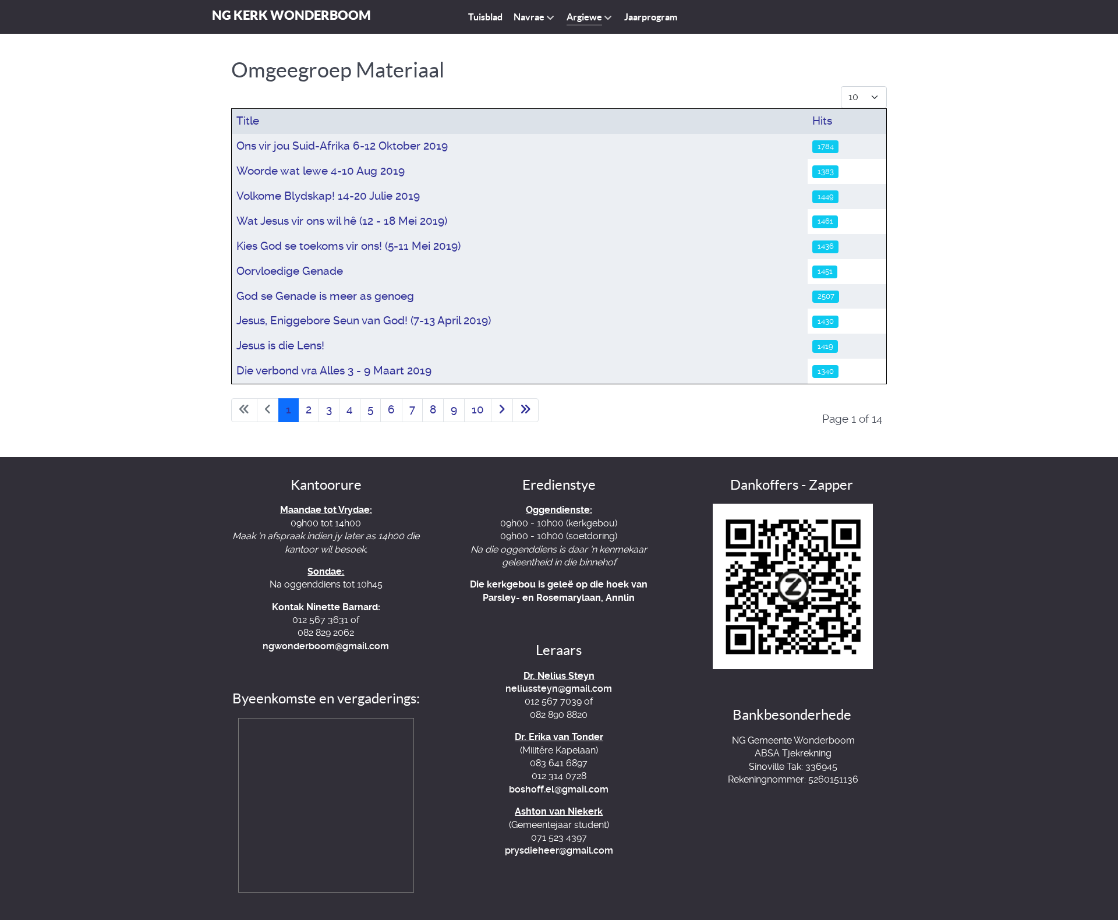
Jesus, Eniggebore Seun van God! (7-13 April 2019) (363, 320)
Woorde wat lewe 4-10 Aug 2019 (320, 171)
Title (247, 121)
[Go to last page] (525, 410)
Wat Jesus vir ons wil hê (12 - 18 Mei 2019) (341, 221)
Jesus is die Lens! (280, 345)
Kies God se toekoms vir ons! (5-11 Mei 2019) (348, 246)
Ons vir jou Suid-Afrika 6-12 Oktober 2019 (342, 146)
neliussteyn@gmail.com (558, 688)
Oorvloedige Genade (289, 271)
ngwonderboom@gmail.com (326, 646)
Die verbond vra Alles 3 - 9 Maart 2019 (333, 370)
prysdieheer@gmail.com (559, 850)
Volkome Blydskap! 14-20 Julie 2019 (328, 196)
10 (478, 409)
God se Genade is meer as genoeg (325, 296)
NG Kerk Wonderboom (291, 15)
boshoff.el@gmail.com (558, 789)
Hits (822, 121)
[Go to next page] (502, 410)
